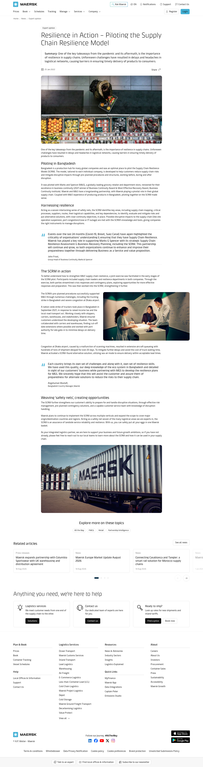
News (23, 18)
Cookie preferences (116, 751)
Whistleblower (53, 751)
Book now (170, 621)
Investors (155, 660)
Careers (154, 651)
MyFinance (110, 678)
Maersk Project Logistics (71, 690)
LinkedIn (90, 740)
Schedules (39, 11)
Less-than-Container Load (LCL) (74, 682)
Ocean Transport (67, 651)
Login (185, 11)
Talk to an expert (65, 762)
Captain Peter (111, 691)
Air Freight (64, 673)
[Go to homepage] (25, 4)
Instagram (113, 740)
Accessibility (157, 682)
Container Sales (158, 668)
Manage (63, 11)
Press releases (22, 553)
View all (63, 718)
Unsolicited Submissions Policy (164, 751)
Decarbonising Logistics (70, 708)
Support (167, 4)
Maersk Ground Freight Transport (75, 704)
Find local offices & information (98, 762)
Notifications (148, 4)
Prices (16, 11)
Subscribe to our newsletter (135, 762)
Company (93, 11)
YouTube (102, 740)
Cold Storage (65, 699)
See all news (181, 542)
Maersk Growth (158, 686)
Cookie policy (97, 751)
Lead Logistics (66, 664)
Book (25, 11)
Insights (109, 660)
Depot (62, 695)
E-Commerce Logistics (70, 677)
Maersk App (110, 682)
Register (173, 11)
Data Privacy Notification (75, 751)
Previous (178, 578)
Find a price (153, 621)
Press (153, 673)
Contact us (93, 621)
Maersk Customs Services (71, 655)
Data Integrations (113, 687)
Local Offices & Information (26, 678)
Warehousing (65, 668)
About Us (155, 655)
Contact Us (183, 4)
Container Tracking (22, 660)
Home (16, 18)
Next (186, 578)
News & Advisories (114, 651)
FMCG (91, 530)
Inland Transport (67, 660)
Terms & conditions (33, 751)
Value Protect (65, 712)
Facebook (96, 741)
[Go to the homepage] (25, 736)
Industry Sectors (113, 655)
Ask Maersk (120, 4)
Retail (101, 530)
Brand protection (137, 751)
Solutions (32, 621)
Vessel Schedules (21, 664)
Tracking (52, 11)
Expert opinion (35, 18)
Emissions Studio (113, 696)
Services (78, 11)
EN (135, 4)
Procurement (157, 664)
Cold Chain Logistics (68, 686)
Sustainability (157, 677)
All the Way (79, 530)
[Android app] (180, 740)
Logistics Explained (114, 664)
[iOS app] (180, 733)
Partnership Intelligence (118, 530)
